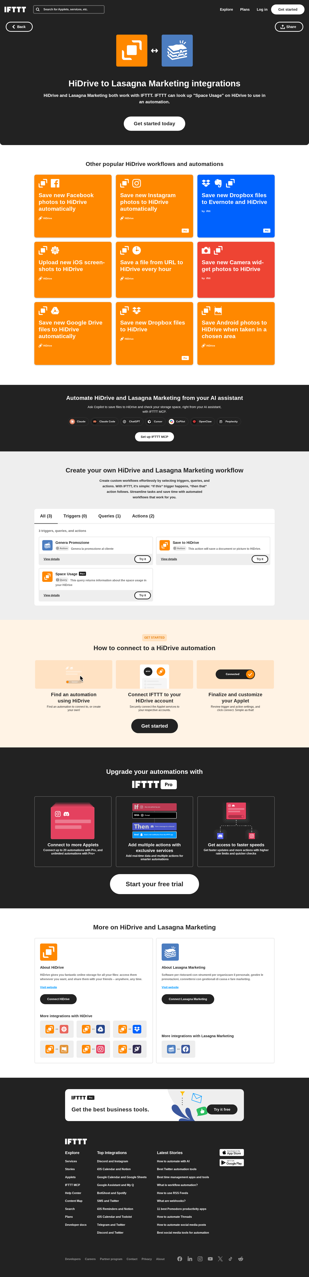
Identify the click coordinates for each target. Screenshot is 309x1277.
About (160, 1259)
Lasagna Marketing (150, 83)
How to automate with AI (173, 1161)
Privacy (147, 1259)
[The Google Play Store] (232, 1163)
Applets (70, 1177)
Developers (73, 1259)
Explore (226, 9)
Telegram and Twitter (111, 1224)
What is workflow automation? (177, 1185)
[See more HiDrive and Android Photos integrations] (57, 1049)
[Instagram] (200, 1259)
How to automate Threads (174, 1216)
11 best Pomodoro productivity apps (181, 1208)
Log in (262, 9)
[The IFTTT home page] (15, 9)
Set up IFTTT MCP (154, 437)
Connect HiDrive (58, 999)
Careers (90, 1259)
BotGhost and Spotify (111, 1193)
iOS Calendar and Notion (114, 1169)
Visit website (48, 987)
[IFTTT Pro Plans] (82, 574)
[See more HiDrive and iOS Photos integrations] (57, 1029)
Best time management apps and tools (183, 1177)
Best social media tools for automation (183, 1232)
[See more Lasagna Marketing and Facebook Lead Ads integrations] (178, 1049)
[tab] (46, 516)
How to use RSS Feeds (172, 1193)
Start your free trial (154, 884)
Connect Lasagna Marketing (188, 999)
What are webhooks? (171, 1200)
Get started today (154, 123)
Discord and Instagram (112, 1161)
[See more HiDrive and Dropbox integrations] (130, 1029)
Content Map (73, 1200)
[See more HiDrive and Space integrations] (130, 1049)
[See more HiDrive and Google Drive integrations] (93, 1029)
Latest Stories (170, 1152)
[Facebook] (179, 1259)
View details (52, 558)
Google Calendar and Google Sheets (122, 1177)
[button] (154, 726)
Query (63, 579)
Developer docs (76, 1224)
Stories (70, 1169)
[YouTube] (210, 1259)
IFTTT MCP (72, 1185)
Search (70, 1208)
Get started (287, 9)
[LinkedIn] (190, 1259)
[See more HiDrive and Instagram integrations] (93, 1049)
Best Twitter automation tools (177, 1169)
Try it (142, 559)
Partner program (111, 1259)
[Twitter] (220, 1259)
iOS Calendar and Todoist (114, 1216)
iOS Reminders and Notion (115, 1208)
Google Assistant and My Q (115, 1185)
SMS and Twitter (108, 1200)
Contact (132, 1259)
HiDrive (83, 83)
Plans (245, 9)
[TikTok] (230, 1259)
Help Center (73, 1193)
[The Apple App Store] (232, 1153)
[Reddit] (240, 1259)
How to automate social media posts (181, 1224)
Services (71, 1161)
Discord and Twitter (110, 1232)
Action (64, 548)
